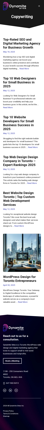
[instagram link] (4, 390)
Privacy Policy (8, 411)
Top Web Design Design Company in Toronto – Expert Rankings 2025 (20, 161)
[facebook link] (16, 390)
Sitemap (6, 416)
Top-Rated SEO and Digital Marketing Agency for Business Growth (21, 43)
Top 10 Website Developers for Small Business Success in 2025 (18, 123)
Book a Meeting (12, 361)
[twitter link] (10, 390)
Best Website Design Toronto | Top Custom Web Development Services (19, 199)
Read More (24, 68)
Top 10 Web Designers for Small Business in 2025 (19, 82)
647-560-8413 (12, 383)
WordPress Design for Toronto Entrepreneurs (19, 279)
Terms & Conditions (10, 414)
